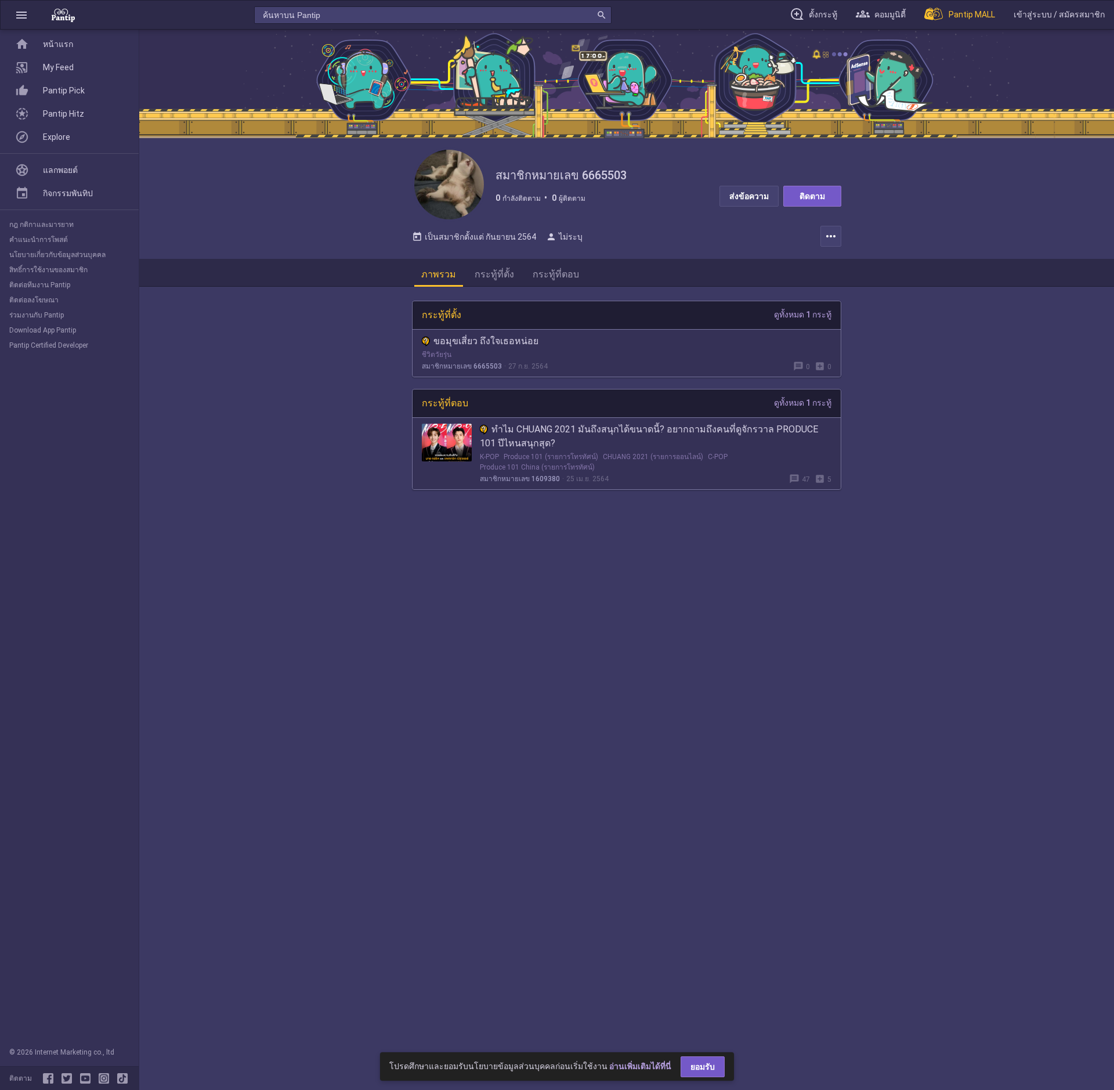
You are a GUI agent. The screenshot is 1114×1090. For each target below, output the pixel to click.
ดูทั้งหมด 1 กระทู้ (802, 315)
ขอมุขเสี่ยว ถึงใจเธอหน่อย (485, 341)
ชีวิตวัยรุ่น (436, 355)
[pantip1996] (87, 1078)
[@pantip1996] (122, 1078)
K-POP (489, 457)
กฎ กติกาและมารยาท (41, 225)
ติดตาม (812, 196)
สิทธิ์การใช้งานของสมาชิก (48, 270)
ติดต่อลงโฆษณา (34, 300)
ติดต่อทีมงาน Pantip (39, 285)
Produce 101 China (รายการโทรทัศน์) (537, 467)
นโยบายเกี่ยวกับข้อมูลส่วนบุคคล (57, 255)
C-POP (718, 457)
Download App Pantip (42, 330)
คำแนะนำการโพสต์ (38, 240)
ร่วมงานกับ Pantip (36, 315)
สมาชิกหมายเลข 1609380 (520, 479)
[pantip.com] (63, 15)
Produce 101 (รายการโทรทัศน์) (551, 457)
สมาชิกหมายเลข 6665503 (462, 366)
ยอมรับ (702, 1066)
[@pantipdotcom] (106, 1078)
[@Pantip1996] (69, 1078)
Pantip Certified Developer (48, 345)
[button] (21, 15)
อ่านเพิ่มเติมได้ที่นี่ (640, 1066)
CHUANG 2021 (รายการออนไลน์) (653, 457)
